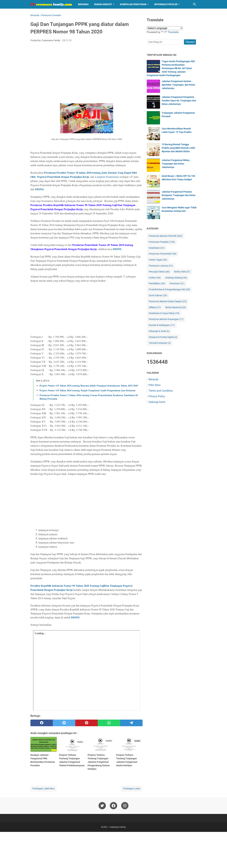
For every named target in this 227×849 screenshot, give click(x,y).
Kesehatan (157, 248)
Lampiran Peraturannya (107, 176)
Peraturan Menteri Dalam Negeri (168, 301)
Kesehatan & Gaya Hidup (164, 313)
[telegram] (131, 723)
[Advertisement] (86, 69)
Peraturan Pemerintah (162, 253)
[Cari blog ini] (195, 4)
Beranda (83, 4)
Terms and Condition (161, 390)
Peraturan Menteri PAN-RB (165, 236)
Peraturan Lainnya (161, 265)
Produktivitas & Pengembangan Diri (169, 289)
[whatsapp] (109, 723)
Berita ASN (182, 271)
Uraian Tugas (158, 259)
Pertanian (177, 283)
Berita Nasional (175, 307)
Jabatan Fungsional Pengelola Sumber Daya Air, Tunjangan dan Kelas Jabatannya (179, 100)
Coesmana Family (117, 827)
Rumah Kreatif (103, 4)
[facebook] (41, 723)
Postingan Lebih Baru (43, 788)
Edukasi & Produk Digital (163, 337)
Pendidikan (157, 283)
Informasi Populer (165, 4)
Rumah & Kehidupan (162, 325)
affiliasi (155, 307)
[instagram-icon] (124, 805)
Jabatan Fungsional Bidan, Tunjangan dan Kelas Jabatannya (176, 163)
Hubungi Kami (157, 402)
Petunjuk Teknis (159, 271)
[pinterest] (86, 723)
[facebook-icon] (113, 805)
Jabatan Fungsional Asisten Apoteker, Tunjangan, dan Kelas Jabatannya (178, 85)
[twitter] (64, 723)
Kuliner (155, 277)
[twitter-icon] (102, 805)
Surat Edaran (158, 295)
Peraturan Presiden (162, 242)
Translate (173, 32)
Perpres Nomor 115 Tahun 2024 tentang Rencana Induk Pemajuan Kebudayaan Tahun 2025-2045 (89, 385)
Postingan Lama (131, 788)
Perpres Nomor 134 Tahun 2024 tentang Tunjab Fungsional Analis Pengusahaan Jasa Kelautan (87, 390)
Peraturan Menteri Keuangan (166, 319)
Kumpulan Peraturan (133, 4)
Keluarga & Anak (159, 331)
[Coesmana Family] (51, 4)
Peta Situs (155, 385)
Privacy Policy (157, 396)
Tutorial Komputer (160, 343)
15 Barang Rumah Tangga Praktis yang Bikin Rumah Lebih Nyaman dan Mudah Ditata (178, 148)
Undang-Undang (176, 277)
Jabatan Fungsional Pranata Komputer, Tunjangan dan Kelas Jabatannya (178, 195)
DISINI (39, 189)
